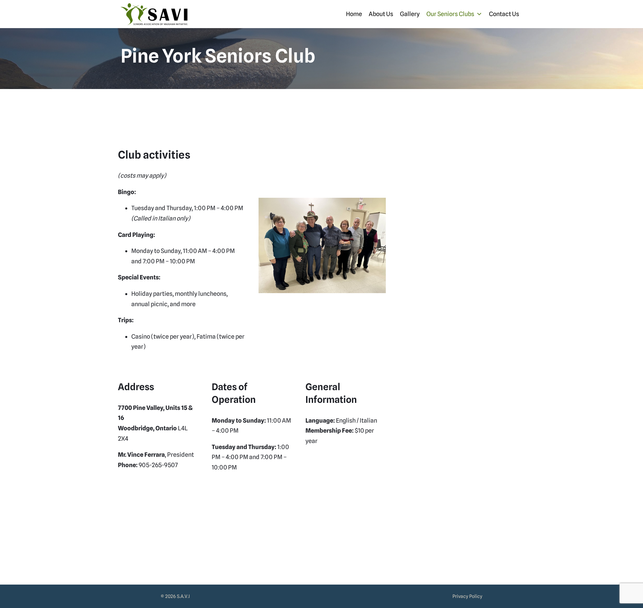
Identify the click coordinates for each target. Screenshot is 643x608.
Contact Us (504, 13)
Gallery (410, 13)
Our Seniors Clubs (450, 13)
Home (354, 13)
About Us (381, 13)
